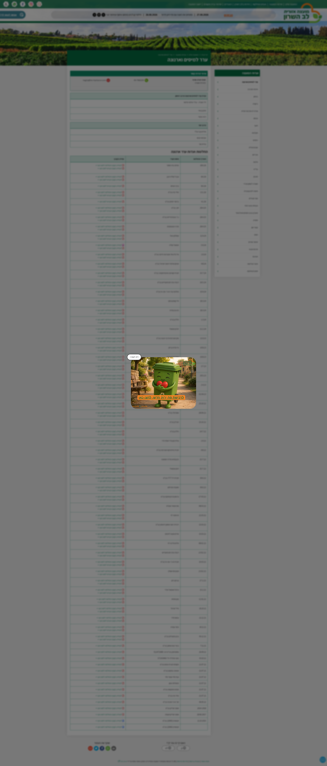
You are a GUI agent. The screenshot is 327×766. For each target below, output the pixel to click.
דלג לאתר (133, 356)
